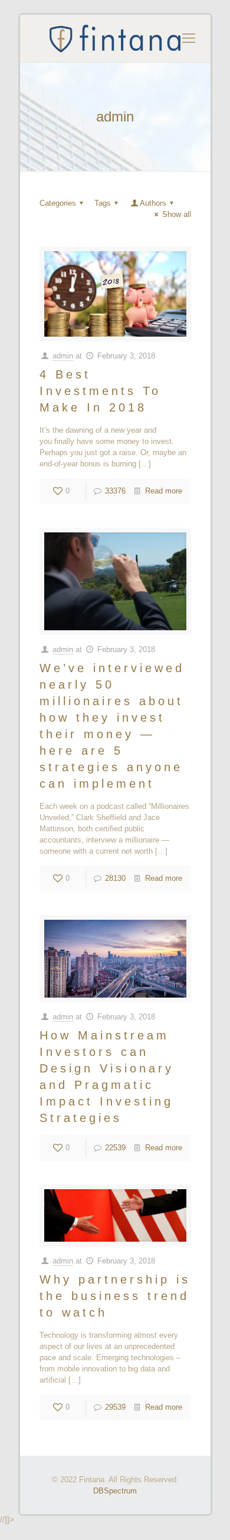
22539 (115, 1147)
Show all (176, 214)
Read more (163, 490)
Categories (58, 203)
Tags (102, 203)
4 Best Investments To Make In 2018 (100, 391)
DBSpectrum (115, 1490)
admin (62, 355)
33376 (115, 490)
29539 (115, 1407)
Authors (153, 203)
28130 (115, 878)
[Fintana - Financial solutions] (115, 38)
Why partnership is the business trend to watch (115, 1296)
